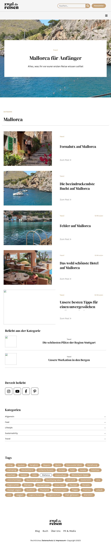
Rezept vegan (14, 490)
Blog (37, 531)
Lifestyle (8, 427)
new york (71, 480)
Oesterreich (86, 480)
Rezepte (86, 485)
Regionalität (13, 485)
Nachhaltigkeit (33, 480)
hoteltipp (95, 470)
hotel (72, 470)
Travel (55, 50)
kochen (11, 475)
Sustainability (11, 433)
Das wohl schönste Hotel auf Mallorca (79, 265)
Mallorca (46, 475)
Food (7, 422)
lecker (24, 475)
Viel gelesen (71, 495)
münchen (60, 475)
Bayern (46, 465)
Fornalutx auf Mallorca (78, 146)
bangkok (34, 465)
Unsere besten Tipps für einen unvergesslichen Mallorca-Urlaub (79, 307)
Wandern (88, 495)
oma (98, 480)
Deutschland (27, 470)
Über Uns (55, 531)
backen (21, 465)
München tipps (80, 475)
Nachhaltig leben (54, 480)
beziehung (92, 465)
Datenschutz (47, 540)
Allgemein (9, 416)
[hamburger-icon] (106, 15)
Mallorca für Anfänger (55, 58)
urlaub (99, 490)
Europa (62, 470)
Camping (11, 470)
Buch (45, 531)
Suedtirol (30, 490)
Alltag (10, 465)
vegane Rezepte (35, 495)
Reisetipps (43, 485)
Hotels (83, 470)
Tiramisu (87, 490)
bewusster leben (74, 465)
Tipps (75, 490)
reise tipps (59, 485)
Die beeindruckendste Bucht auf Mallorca (77, 186)
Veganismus (54, 495)
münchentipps (14, 480)
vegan (19, 495)
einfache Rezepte (46, 470)
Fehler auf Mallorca (75, 225)
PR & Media (69, 531)
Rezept (73, 485)
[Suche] (87, 6)
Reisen (28, 484)
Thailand (44, 490)
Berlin (58, 465)
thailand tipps (60, 490)
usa (9, 495)
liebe (34, 475)
